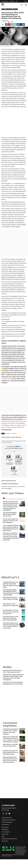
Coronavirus (8, 433)
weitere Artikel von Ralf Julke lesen (11, 437)
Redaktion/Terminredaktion (9, 820)
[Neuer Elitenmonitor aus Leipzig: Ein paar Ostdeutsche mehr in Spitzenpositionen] (22, 618)
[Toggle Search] (21, 5)
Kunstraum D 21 (7, 191)
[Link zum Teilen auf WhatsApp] (12, 24)
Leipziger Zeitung (4, 1)
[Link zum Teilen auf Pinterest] (9, 24)
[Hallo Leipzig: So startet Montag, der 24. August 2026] (22, 746)
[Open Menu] (25, 5)
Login (25, 1)
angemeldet (11, 486)
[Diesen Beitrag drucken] (23, 24)
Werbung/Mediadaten (7, 822)
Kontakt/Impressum (7, 817)
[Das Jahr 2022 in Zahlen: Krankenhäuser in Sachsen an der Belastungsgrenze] (22, 521)
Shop (17, 1)
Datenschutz (5, 841)
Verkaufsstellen (5, 824)
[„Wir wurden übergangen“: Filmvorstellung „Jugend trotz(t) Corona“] (22, 514)
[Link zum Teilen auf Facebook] (6, 24)
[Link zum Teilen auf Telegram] (15, 24)
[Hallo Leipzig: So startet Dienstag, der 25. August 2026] (22, 606)
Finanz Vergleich (6, 832)
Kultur (3, 9)
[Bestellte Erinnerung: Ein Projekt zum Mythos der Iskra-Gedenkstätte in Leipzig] (22, 753)
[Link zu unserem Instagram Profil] (6, 813)
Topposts (15, 9)
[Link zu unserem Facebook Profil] (3, 813)
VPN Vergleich (5, 829)
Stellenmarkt (12, 1)
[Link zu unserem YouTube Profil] (9, 813)
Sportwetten (5, 834)
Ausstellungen (9, 9)
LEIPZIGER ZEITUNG (6, 378)
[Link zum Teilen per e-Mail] (20, 24)
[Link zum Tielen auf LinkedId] (18, 24)
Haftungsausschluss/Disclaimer (9, 838)
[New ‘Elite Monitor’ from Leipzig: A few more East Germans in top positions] (22, 612)
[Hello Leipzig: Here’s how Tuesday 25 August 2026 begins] (22, 599)
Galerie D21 (14, 433)
